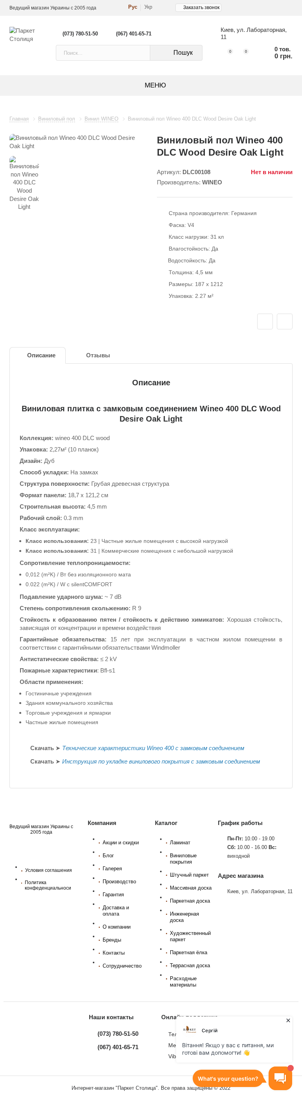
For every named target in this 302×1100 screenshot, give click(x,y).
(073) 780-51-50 (80, 34)
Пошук (183, 52)
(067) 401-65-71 (133, 34)
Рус (132, 7)
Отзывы (98, 355)
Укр (148, 7)
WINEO (212, 182)
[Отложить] (265, 321)
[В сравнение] (285, 321)
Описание (41, 355)
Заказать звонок (201, 7)
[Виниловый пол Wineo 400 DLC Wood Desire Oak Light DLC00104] (77, 142)
